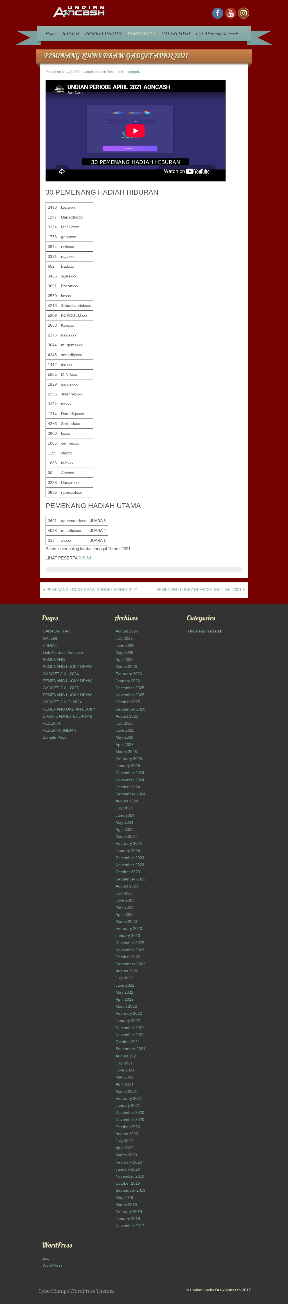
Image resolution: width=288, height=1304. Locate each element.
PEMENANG (140, 33)
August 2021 (127, 1056)
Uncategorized (133, 72)
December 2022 (130, 942)
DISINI (84, 558)
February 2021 (129, 1098)
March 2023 (126, 921)
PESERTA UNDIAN (103, 33)
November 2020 (130, 1119)
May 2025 (124, 737)
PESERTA (51, 723)
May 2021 (124, 1077)
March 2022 (126, 1006)
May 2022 (124, 992)
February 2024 (129, 843)
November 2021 (130, 1034)
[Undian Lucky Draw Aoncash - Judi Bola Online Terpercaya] (79, 11)
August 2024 (127, 801)
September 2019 (130, 1190)
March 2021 (126, 1091)
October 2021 (128, 1041)
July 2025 (124, 723)
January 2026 (128, 681)
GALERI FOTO (175, 33)
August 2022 (127, 971)
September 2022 (130, 964)
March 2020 (126, 1155)
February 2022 (129, 1013)
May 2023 (124, 907)
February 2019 (129, 1211)
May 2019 (124, 1197)
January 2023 (128, 935)
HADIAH (70, 33)
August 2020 (127, 1134)
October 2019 (128, 1183)
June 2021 (125, 1070)
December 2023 (130, 857)
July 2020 (124, 1141)
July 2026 (124, 638)
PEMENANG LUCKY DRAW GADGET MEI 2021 (199, 589)
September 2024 (130, 794)
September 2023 (130, 879)
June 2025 (125, 730)
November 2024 (130, 780)
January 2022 (128, 1020)
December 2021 (130, 1027)
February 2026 (129, 674)
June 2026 (125, 645)
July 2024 (124, 808)
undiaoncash (96, 72)
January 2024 (128, 850)
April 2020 (125, 1148)
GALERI (50, 638)
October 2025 (128, 702)
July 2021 (124, 1063)
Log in (48, 1258)
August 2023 (127, 886)
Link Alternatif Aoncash (217, 33)
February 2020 (129, 1162)
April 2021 (125, 1084)
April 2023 (125, 914)
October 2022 (128, 957)
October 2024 (128, 787)
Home (51, 33)
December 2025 (130, 688)
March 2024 (126, 836)
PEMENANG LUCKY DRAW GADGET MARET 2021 (92, 589)
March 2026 (126, 666)
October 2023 (128, 872)
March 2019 (126, 1204)
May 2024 (124, 822)
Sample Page (55, 737)
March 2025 (126, 751)
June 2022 (125, 985)
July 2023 (124, 893)
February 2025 (129, 758)
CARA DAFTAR (56, 631)
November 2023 (130, 864)
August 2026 (127, 631)
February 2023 (129, 928)
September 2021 (130, 1048)
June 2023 (125, 900)
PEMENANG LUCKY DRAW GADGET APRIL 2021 (116, 55)
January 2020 (128, 1169)
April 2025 (125, 744)
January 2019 (128, 1218)
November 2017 (130, 1225)
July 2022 (124, 978)
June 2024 (125, 815)
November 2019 (130, 1176)
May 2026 (124, 652)
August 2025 (127, 716)
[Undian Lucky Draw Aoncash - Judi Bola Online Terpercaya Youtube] (230, 13)
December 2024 (130, 772)
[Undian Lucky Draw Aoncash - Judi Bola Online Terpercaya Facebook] (217, 13)
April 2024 (125, 829)
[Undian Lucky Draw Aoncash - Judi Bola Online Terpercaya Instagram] (243, 13)
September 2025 (130, 709)
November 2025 (130, 695)
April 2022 (125, 999)
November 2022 (130, 950)
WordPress (52, 1265)
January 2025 (128, 765)
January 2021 (128, 1105)
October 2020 (128, 1127)
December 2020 (130, 1112)
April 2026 (125, 659)
